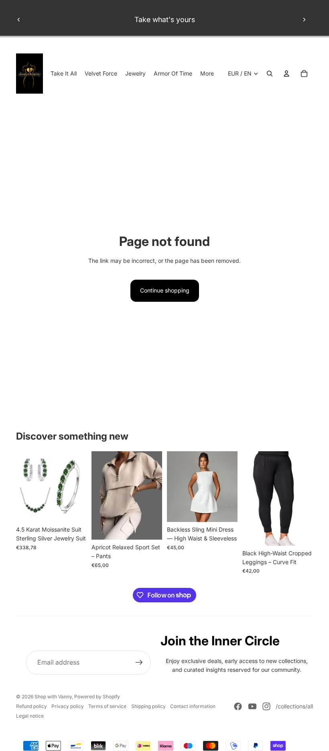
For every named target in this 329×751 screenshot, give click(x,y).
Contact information (192, 706)
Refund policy (31, 706)
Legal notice (30, 716)
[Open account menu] (286, 73)
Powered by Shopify (97, 697)
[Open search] (269, 73)
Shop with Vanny (53, 697)
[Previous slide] (19, 20)
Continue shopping (164, 290)
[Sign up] (139, 662)
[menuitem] (207, 73)
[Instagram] (266, 706)
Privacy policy (67, 706)
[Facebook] (238, 706)
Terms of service (107, 706)
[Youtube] (252, 706)
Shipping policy (148, 706)
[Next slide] (304, 20)
